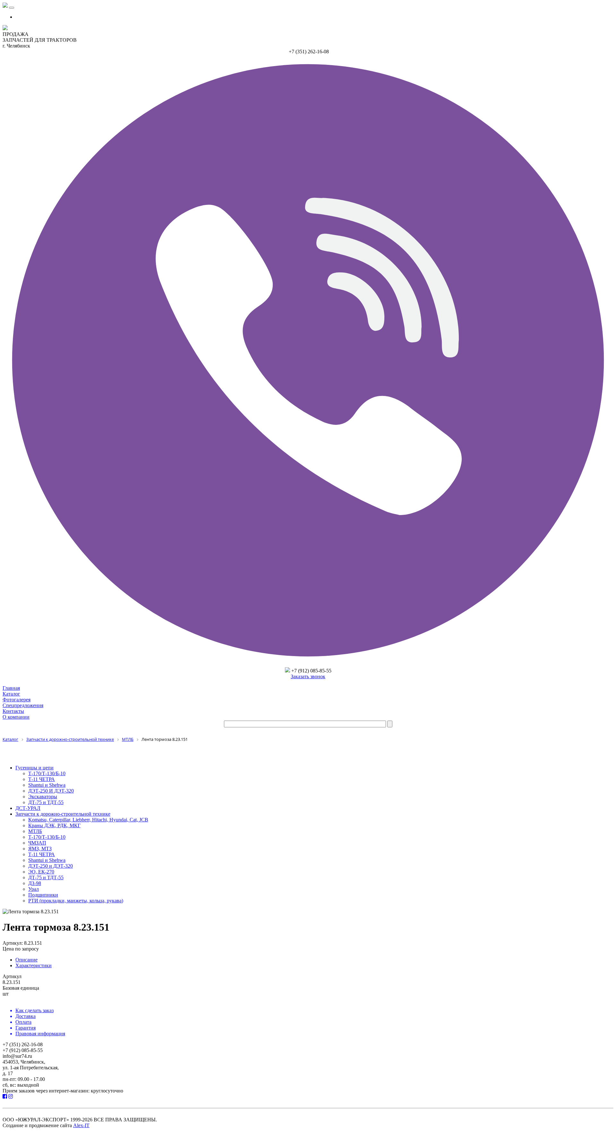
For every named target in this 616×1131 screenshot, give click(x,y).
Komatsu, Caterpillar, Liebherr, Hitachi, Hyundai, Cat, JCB (88, 819)
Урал (33, 889)
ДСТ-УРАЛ (27, 808)
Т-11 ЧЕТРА (41, 779)
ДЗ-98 (34, 883)
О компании (16, 717)
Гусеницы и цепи (34, 767)
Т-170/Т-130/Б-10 (46, 773)
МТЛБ (35, 831)
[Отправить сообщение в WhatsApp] (287, 670)
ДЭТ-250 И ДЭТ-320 (51, 790)
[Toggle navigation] (11, 8)
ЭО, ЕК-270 (41, 871)
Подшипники (43, 895)
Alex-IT (81, 1125)
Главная (11, 688)
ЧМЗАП (37, 843)
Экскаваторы (42, 796)
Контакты (13, 711)
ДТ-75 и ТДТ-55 (46, 802)
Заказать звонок (308, 676)
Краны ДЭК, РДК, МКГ (54, 825)
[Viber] (308, 664)
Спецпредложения (23, 705)
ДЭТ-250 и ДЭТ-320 (50, 866)
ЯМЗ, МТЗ (40, 848)
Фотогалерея (16, 699)
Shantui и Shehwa (46, 785)
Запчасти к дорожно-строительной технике (62, 814)
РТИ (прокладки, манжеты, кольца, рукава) (75, 900)
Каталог (11, 694)
